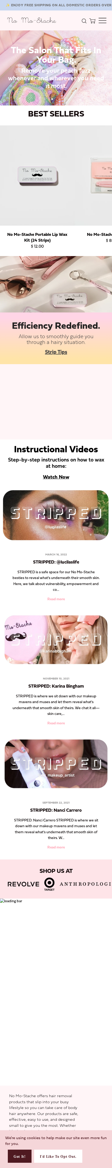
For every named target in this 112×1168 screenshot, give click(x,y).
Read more (56, 599)
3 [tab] (60, 99)
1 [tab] (44, 99)
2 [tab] (52, 99)
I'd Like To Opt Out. (58, 1157)
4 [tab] (67, 99)
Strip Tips (56, 352)
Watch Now (56, 477)
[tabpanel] (56, 68)
